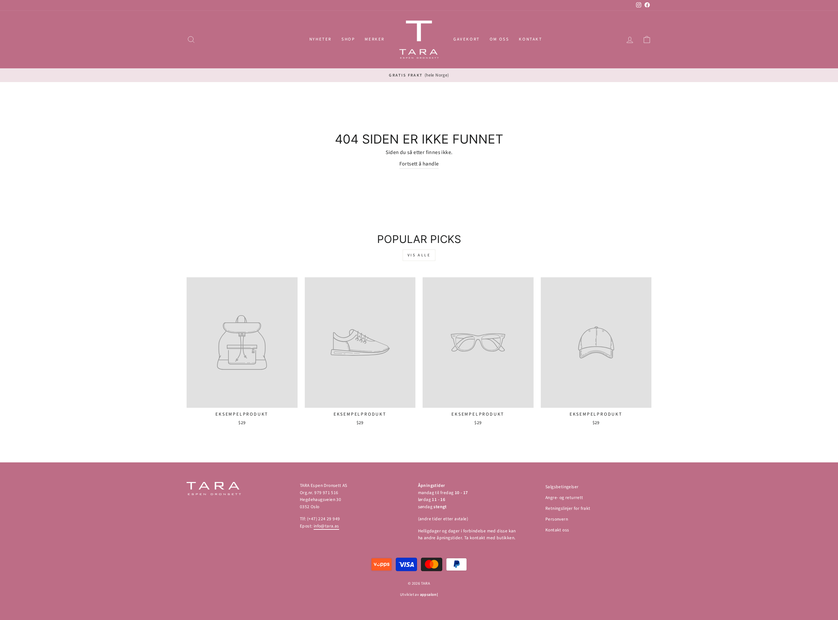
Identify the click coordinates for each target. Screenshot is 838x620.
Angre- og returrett (564, 497)
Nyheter (320, 39)
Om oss (499, 39)
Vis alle (419, 255)
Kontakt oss (557, 530)
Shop (348, 39)
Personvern (556, 519)
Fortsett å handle (419, 163)
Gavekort (466, 39)
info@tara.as (326, 526)
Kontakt (530, 39)
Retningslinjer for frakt (568, 508)
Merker (375, 39)
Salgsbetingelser (561, 487)
